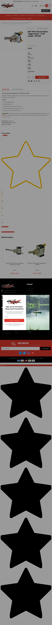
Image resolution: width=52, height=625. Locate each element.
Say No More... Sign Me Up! (14, 320)
